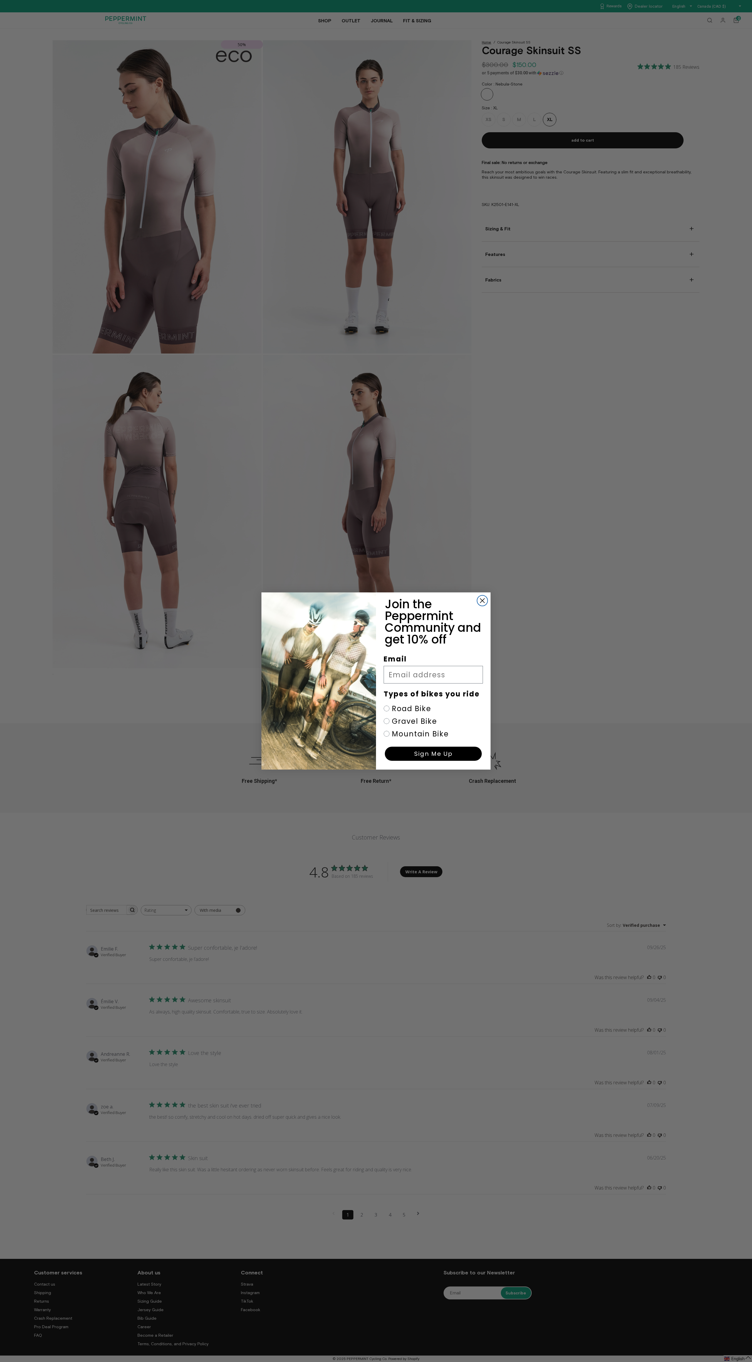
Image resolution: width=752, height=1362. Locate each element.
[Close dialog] (482, 600)
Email (395, 659)
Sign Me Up (433, 754)
